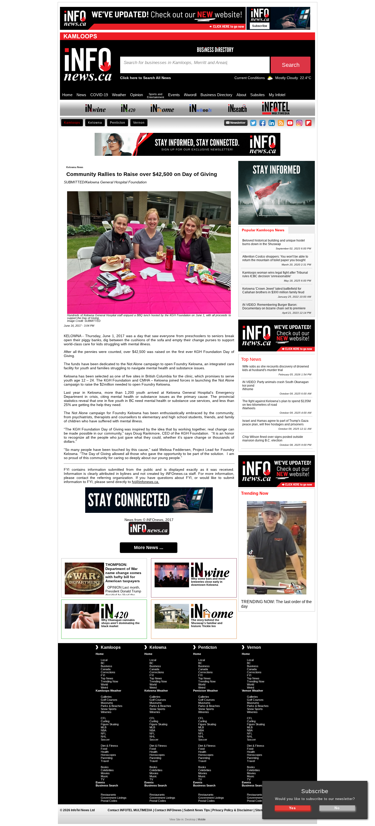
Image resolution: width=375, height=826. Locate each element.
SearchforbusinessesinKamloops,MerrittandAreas (175, 62)
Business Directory (216, 95)
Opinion (136, 95)
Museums (107, 702)
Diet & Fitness (109, 745)
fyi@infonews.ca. (145, 482)
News (81, 95)
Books (105, 767)
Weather (119, 95)
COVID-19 (99, 95)
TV (102, 779)
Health (105, 751)
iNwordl (190, 95)
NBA (103, 730)
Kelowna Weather (156, 690)
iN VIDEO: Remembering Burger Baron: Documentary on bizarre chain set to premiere (274, 306)
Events (174, 95)
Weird (104, 687)
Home (67, 95)
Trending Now (109, 681)
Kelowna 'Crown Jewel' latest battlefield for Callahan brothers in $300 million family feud (273, 290)
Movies (105, 773)
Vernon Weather (252, 690)
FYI (103, 675)
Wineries (106, 712)
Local (104, 660)
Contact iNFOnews (168, 810)
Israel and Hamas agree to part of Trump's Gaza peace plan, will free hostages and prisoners (275, 422)
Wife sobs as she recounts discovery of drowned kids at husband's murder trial (275, 368)
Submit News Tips (197, 810)
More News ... (148, 547)
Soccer (105, 739)
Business (106, 666)
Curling (105, 721)
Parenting (106, 757)
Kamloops (72, 122)
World (104, 684)
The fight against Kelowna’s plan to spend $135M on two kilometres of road (276, 402)
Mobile (202, 819)
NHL (103, 736)
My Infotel (277, 95)
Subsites (257, 95)
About (241, 95)
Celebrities (107, 770)
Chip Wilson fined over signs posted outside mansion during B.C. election (272, 438)
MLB (103, 727)
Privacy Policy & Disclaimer (232, 810)
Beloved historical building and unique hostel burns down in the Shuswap (273, 242)
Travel (105, 761)
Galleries (106, 696)
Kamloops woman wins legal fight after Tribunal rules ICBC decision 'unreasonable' (275, 274)
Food (104, 748)
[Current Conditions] (270, 79)
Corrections (108, 672)
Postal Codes (109, 800)
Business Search (107, 785)
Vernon (139, 122)
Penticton (117, 122)
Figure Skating (110, 724)
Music (104, 776)
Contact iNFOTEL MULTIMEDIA (130, 810)
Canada (105, 669)
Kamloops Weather (108, 690)
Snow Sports (109, 708)
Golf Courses (109, 699)
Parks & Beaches (111, 705)
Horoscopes (108, 754)
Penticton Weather (205, 690)
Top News (107, 678)
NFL (103, 733)
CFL (103, 718)
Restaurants (108, 794)
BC (103, 663)
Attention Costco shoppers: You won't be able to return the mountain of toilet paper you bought (275, 258)
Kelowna (95, 122)
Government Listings (114, 797)
